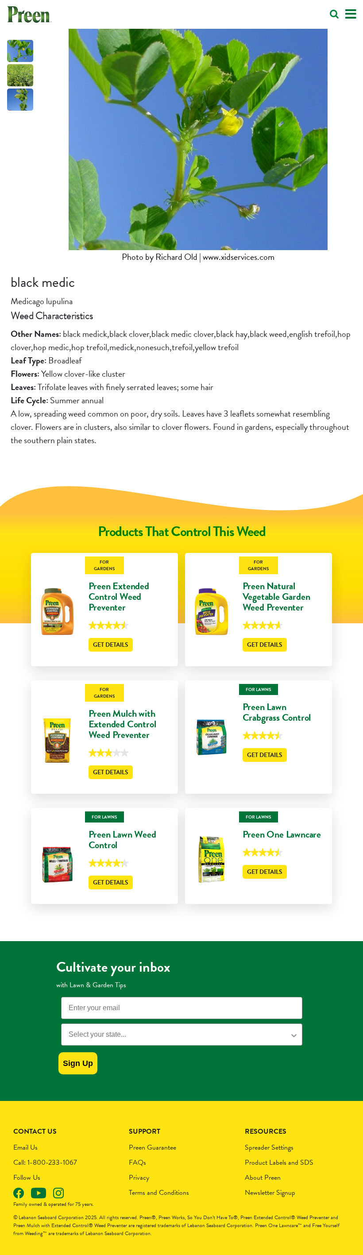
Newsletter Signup (270, 1192)
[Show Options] (294, 1034)
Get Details (110, 644)
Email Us (25, 1147)
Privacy (139, 1177)
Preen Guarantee (152, 1147)
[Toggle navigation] (351, 14)
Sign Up (78, 1063)
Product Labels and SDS (279, 1162)
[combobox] (179, 1034)
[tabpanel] (198, 146)
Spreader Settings (269, 1147)
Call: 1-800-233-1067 (45, 1162)
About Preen (263, 1177)
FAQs (137, 1162)
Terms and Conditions (159, 1192)
